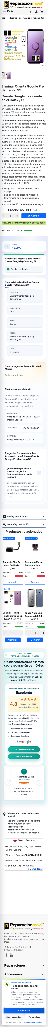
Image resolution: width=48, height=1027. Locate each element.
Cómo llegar (36, 869)
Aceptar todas (24, 1010)
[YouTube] (11, 955)
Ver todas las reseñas (24, 749)
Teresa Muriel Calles (24, 777)
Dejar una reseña (24, 756)
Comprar (34, 215)
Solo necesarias (13, 1017)
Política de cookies (34, 1022)
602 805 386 (14, 865)
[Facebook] (6, 955)
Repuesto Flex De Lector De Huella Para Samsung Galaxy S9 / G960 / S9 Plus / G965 (12, 564)
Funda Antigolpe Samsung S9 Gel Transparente (33, 615)
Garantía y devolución (18, 524)
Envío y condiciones (17, 516)
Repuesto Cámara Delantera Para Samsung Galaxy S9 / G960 (34, 564)
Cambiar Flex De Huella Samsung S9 (12, 614)
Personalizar (34, 1017)
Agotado (12, 582)
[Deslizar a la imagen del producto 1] (6, 75)
